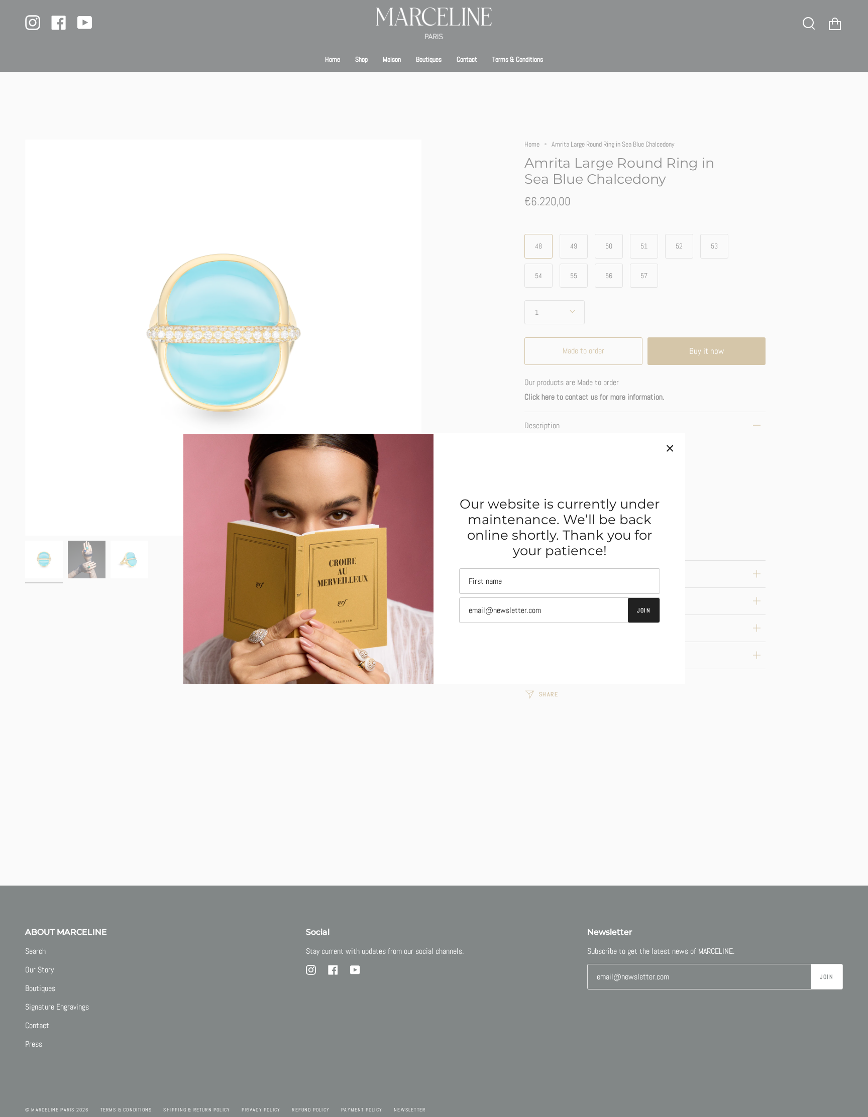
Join (643, 610)
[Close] (670, 448)
